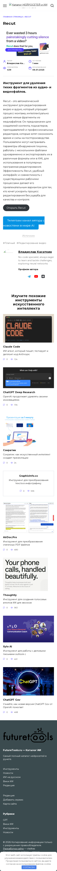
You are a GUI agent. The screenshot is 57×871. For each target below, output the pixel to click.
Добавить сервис (13, 799)
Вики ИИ (8, 781)
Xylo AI (7, 646)
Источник (28, 235)
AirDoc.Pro (10, 537)
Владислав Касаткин (35, 252)
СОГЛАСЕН (29, 867)
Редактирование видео (32, 243)
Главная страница (13, 17)
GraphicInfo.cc (28, 475)
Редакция (8, 785)
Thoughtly (10, 595)
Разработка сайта (13, 848)
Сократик (9, 450)
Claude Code (11, 346)
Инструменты (15, 50)
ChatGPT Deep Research (19, 392)
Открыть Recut (16, 207)
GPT (5, 820)
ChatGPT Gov (11, 699)
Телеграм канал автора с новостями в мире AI (24, 223)
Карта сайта (10, 803)
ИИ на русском (12, 777)
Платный (10, 243)
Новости (8, 773)
